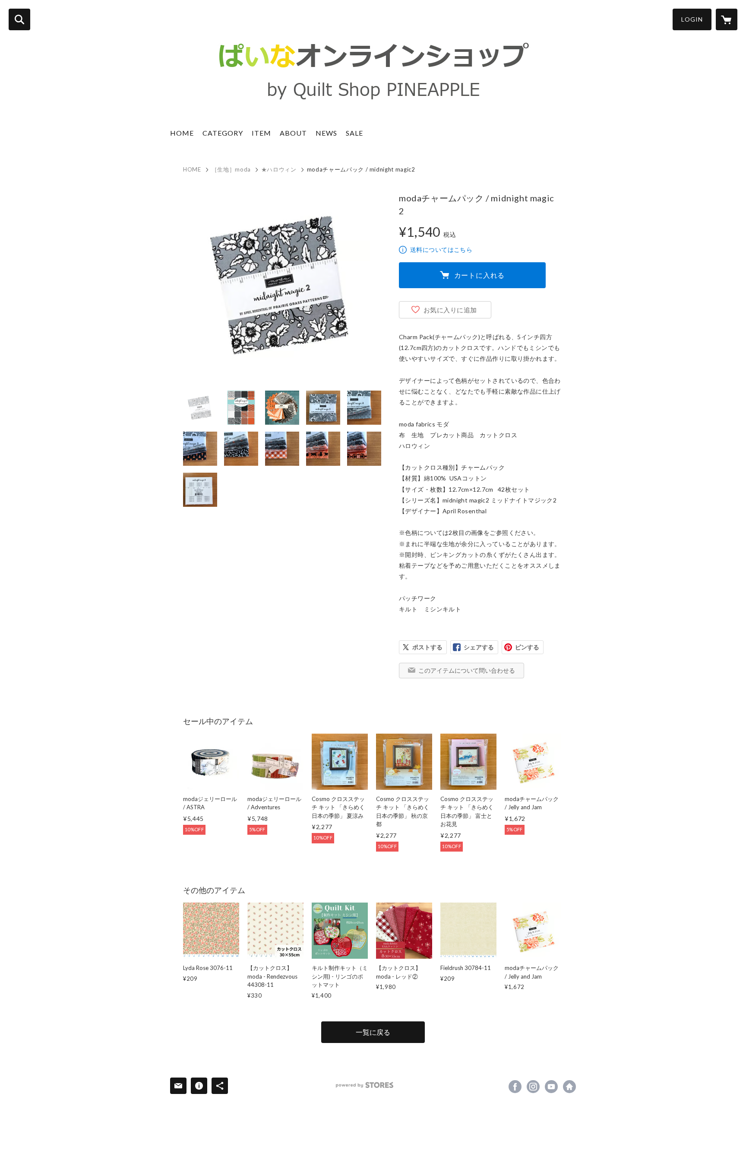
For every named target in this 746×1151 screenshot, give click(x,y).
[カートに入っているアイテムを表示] (726, 19)
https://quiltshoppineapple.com (569, 1086)
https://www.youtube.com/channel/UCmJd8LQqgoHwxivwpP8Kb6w (551, 1086)
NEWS (326, 133)
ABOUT (293, 133)
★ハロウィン (279, 169)
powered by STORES (364, 1085)
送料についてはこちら (441, 249)
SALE (354, 133)
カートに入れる (479, 275)
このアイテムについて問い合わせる (466, 670)
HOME (182, 133)
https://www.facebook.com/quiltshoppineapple (515, 1086)
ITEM (261, 133)
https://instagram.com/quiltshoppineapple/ (533, 1086)
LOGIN (692, 19)
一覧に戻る (373, 1032)
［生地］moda (231, 169)
